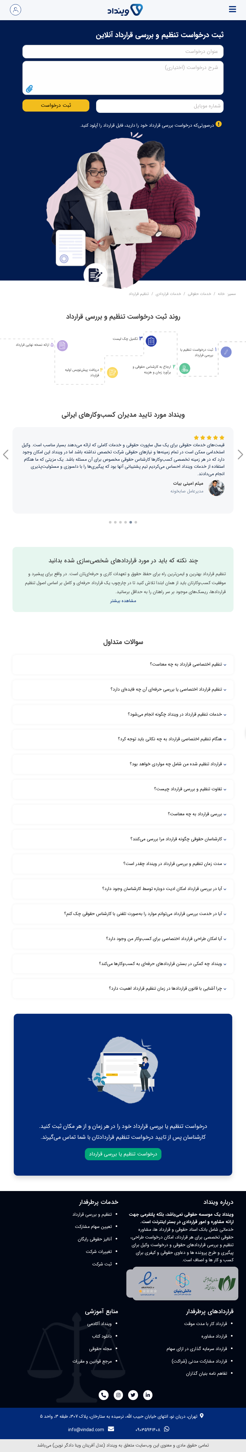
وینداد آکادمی (99, 1323)
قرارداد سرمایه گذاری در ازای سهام (197, 1348)
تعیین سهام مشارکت (93, 1226)
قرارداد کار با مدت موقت (205, 1323)
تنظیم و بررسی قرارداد (92, 1214)
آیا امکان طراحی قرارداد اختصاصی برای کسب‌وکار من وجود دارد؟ (164, 938)
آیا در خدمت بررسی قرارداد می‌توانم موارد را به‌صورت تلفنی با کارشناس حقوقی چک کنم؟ (143, 913)
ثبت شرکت (102, 1264)
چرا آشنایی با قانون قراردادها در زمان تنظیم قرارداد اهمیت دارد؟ (165, 988)
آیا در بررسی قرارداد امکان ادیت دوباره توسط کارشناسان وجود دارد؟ (162, 888)
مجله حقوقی (100, 1348)
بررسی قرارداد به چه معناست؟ (195, 814)
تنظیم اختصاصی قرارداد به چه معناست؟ (186, 664)
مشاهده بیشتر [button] (123, 601)
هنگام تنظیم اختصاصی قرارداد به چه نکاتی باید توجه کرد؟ (170, 739)
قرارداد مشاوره (214, 1336)
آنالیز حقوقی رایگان (95, 1239)
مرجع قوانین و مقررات (92, 1361)
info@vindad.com (86, 1429)
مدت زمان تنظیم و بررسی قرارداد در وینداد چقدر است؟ (172, 863)
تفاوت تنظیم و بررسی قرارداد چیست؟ (188, 789)
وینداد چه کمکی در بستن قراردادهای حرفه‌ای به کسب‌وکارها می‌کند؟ (160, 963)
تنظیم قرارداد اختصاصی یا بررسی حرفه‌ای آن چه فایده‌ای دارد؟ (166, 689)
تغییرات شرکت (99, 1251)
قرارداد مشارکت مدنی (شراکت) (199, 1361)
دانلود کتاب (102, 1336)
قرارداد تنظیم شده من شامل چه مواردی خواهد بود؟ (176, 764)
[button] (5, 457)
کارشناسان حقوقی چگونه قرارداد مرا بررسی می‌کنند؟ (176, 839)
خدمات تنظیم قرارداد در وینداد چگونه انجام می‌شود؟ (175, 714)
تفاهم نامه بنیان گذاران (206, 1373)
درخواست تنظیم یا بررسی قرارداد (123, 1154)
